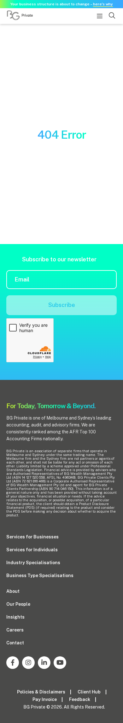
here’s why (103, 4)
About (13, 591)
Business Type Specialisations (39, 575)
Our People (18, 604)
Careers (15, 629)
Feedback (79, 699)
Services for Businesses (32, 536)
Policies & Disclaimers (41, 691)
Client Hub (89, 691)
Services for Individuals (32, 549)
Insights (15, 617)
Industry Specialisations (33, 562)
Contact (15, 642)
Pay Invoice (44, 699)
